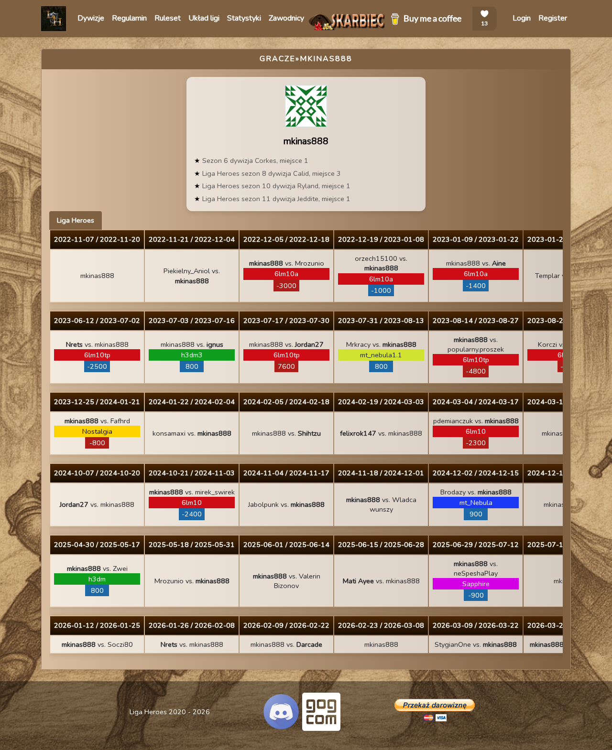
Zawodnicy (286, 18)
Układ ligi (203, 18)
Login (522, 18)
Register (552, 18)
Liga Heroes (75, 220)
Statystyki (244, 18)
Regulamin (129, 18)
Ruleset (167, 18)
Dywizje (90, 18)
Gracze (277, 59)
